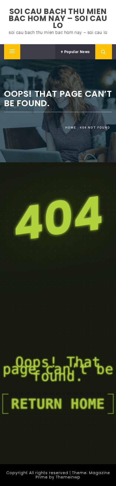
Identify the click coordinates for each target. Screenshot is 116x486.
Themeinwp (68, 477)
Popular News (76, 52)
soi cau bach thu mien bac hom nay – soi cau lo (58, 18)
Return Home (58, 404)
